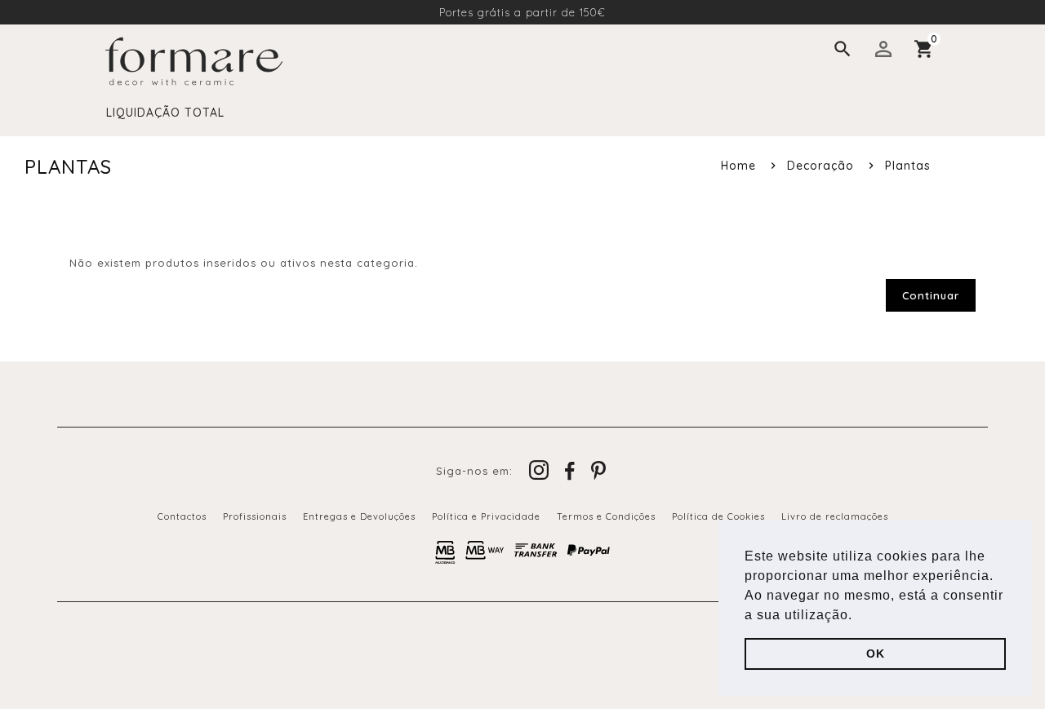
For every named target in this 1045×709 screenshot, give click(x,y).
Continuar (930, 295)
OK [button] (875, 653)
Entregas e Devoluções (359, 516)
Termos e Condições (606, 516)
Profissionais (255, 516)
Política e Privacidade (486, 516)
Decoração (820, 165)
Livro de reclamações (834, 516)
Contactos (182, 516)
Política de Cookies (718, 516)
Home (738, 165)
